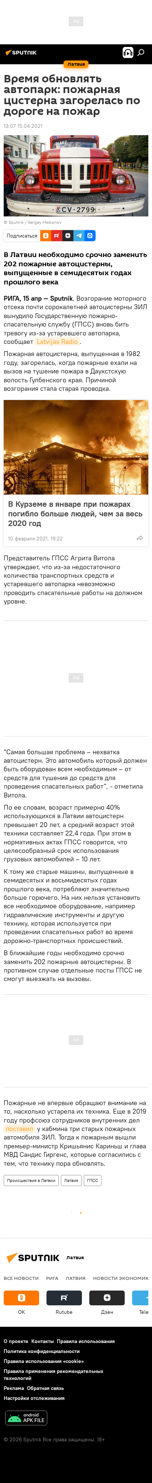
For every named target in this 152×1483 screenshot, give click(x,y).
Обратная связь (45, 1388)
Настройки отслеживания (34, 1398)
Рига (52, 1278)
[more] (139, 537)
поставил (19, 1128)
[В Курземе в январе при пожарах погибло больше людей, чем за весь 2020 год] (76, 447)
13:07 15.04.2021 (23, 126)
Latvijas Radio (57, 341)
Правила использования (86, 1341)
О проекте (16, 1341)
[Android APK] (26, 1419)
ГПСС (92, 1180)
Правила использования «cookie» (44, 1361)
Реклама (14, 1388)
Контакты (42, 1341)
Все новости (21, 1278)
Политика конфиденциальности (42, 1351)
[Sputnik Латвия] (22, 55)
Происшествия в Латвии (31, 1180)
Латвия (71, 1180)
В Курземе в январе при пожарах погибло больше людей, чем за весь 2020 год (75, 513)
